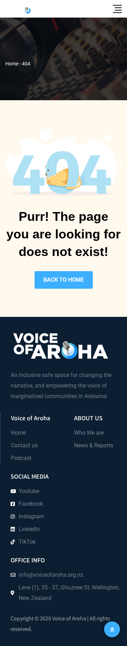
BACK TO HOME (63, 279)
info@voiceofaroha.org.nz (51, 574)
